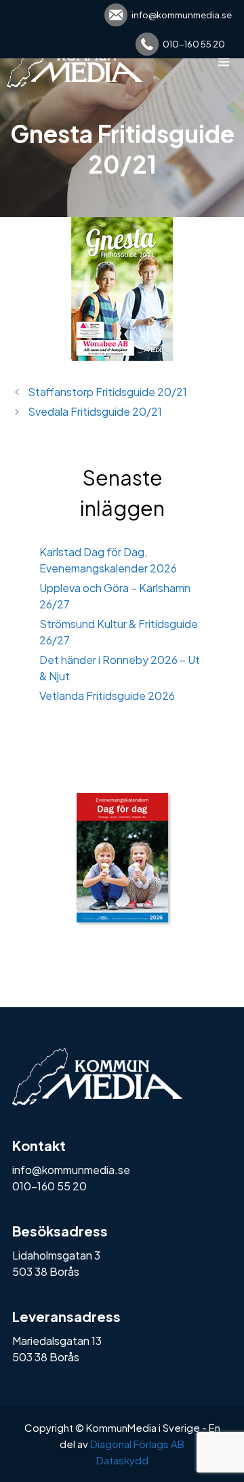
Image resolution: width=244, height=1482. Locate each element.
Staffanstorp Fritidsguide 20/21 (107, 392)
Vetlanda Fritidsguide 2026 (107, 695)
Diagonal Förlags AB (137, 1443)
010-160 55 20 (194, 44)
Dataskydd (122, 1460)
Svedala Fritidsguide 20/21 (95, 411)
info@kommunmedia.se (181, 14)
